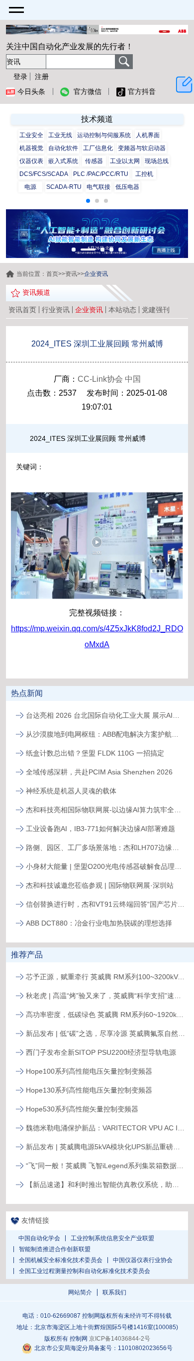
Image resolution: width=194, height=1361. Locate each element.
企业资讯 (89, 310)
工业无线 (60, 135)
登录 (20, 77)
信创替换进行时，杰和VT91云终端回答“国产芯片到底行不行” (105, 904)
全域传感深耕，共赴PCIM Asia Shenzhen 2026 (99, 772)
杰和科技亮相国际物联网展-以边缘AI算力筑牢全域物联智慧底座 (105, 810)
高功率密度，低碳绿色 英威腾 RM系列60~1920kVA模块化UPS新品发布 (105, 1015)
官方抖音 (142, 91)
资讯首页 (22, 310)
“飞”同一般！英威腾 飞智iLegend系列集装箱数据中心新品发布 (105, 1166)
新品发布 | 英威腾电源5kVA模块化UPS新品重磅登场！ (105, 1147)
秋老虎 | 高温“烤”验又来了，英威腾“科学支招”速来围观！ (105, 996)
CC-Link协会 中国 (109, 379)
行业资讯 (56, 310)
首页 (52, 273)
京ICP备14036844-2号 (119, 1338)
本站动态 (122, 310)
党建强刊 (156, 310)
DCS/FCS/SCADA (43, 173)
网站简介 (80, 1292)
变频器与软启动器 (142, 148)
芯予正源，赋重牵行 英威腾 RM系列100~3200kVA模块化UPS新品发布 (105, 977)
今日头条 (31, 91)
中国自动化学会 (39, 1238)
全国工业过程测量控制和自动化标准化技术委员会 (84, 1271)
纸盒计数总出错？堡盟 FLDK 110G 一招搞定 (95, 753)
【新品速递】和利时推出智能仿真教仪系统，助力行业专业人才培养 (105, 1185)
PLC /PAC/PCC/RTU (100, 173)
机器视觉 (31, 148)
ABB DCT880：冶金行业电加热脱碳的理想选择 (99, 923)
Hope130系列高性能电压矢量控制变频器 (89, 1090)
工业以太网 (125, 161)
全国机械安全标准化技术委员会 (60, 1260)
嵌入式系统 (63, 161)
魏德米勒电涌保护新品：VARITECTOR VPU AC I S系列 (105, 1128)
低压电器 (127, 186)
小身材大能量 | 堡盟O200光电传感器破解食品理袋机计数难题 (105, 866)
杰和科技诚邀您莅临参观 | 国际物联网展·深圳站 (100, 885)
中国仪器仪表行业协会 (143, 1260)
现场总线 (157, 161)
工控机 (144, 173)
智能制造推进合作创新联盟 (55, 1249)
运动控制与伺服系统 (104, 135)
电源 (30, 186)
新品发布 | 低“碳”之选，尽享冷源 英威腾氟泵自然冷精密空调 (105, 1033)
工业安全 (31, 135)
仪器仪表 (31, 161)
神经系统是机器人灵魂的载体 (71, 791)
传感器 (94, 161)
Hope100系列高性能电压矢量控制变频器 (89, 1071)
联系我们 (114, 1292)
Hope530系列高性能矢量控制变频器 (82, 1109)
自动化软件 (63, 148)
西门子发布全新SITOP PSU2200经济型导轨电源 (101, 1052)
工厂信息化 (98, 148)
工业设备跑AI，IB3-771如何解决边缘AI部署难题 (100, 829)
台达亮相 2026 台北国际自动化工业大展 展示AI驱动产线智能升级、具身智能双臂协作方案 (105, 715)
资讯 (71, 273)
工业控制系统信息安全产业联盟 (112, 1238)
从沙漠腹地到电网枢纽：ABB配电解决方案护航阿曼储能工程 (105, 734)
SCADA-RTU (64, 186)
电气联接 (98, 186)
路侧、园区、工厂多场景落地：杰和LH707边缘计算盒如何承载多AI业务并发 (105, 847)
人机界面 (148, 135)
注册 (42, 77)
